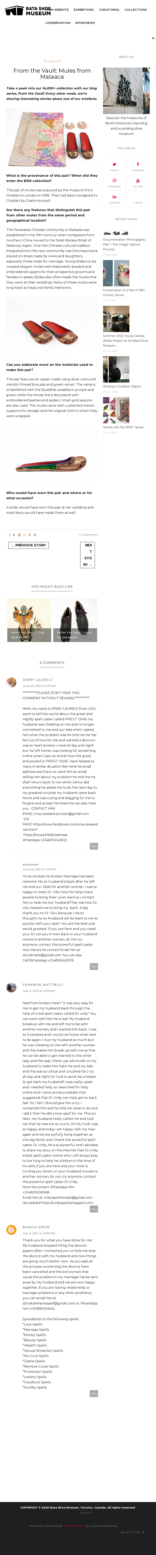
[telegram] (19, 534)
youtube (138, 186)
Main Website (57, 10)
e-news (137, 202)
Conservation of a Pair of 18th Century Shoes (124, 292)
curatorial (52, 61)
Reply (94, 846)
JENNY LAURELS (38, 680)
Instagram (114, 186)
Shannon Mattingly (43, 985)
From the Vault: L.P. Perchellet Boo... (73, 635)
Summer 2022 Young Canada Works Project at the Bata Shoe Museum (125, 340)
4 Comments (88, 534)
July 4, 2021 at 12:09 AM (39, 991)
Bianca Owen (36, 1227)
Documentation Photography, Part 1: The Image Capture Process (124, 244)
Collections (136, 10)
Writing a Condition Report (122, 386)
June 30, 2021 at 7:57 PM (39, 869)
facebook (138, 170)
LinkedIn (114, 202)
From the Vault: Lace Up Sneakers (28, 635)
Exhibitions (84, 10)
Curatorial (109, 10)
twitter (114, 170)
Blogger (86, 1512)
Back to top (131, 1532)
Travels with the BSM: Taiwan (123, 427)
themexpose (74, 1525)
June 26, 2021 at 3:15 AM (39, 686)
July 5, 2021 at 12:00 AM (39, 1233)
